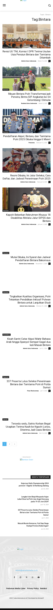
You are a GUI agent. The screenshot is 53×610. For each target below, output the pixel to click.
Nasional (6, 47)
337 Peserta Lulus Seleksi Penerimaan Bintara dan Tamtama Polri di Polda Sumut (29, 384)
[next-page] (15, 444)
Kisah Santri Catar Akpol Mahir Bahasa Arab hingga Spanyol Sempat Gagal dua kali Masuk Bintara (28, 342)
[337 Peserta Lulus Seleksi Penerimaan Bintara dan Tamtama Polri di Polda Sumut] (26, 366)
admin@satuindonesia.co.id (27, 570)
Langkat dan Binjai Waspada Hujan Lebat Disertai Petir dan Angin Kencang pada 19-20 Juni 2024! (33, 499)
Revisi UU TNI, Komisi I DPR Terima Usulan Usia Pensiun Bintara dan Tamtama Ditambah (26, 54)
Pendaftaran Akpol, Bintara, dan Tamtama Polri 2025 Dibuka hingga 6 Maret (27, 138)
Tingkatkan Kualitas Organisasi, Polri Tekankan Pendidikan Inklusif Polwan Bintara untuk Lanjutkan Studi (30, 299)
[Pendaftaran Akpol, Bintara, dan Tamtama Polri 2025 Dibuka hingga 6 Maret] (26, 121)
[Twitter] (26, 577)
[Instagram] (20, 577)
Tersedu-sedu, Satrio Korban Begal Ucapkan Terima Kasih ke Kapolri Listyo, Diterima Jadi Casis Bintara (28, 426)
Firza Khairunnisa (33, 391)
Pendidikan (6, 334)
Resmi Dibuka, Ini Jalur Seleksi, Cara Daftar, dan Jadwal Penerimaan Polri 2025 (27, 177)
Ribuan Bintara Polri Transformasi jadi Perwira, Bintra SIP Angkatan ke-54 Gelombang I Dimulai (29, 97)
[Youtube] (38, 577)
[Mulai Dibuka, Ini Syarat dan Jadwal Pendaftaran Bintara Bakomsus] (26, 242)
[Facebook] (14, 577)
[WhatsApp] (32, 577)
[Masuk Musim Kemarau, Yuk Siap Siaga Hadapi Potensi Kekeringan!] (9, 527)
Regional (5, 377)
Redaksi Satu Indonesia (29, 103)
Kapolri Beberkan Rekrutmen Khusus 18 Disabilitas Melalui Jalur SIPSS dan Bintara (28, 217)
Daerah (5, 419)
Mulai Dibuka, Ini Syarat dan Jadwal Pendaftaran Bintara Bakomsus (31, 259)
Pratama (32, 143)
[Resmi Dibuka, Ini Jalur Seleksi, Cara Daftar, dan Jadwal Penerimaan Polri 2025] (26, 160)
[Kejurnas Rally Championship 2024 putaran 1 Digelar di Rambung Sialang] (9, 487)
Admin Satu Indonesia (28, 61)
